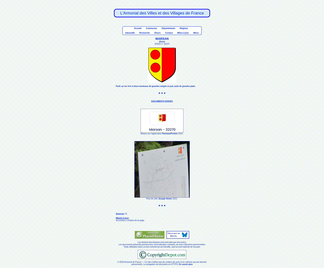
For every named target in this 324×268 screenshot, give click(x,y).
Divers (157, 33)
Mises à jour (183, 33)
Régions (184, 28)
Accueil (137, 28)
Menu (196, 33)
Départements (168, 28)
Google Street (165, 199)
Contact (169, 33)
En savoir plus (186, 264)
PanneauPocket (169, 133)
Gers (162, 42)
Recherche (144, 33)
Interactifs (130, 33)
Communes (151, 28)
